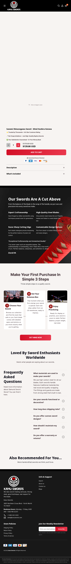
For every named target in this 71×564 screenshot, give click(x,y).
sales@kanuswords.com (14, 517)
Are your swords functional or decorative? (46, 401)
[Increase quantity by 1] (18, 145)
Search (41, 481)
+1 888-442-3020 (12, 515)
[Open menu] (5, 5)
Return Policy (8, 530)
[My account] (62, 6)
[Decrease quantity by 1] (8, 145)
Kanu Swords (11, 550)
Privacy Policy (8, 533)
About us (41, 483)
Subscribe (61, 529)
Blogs (40, 489)
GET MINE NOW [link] (35, 338)
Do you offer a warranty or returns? (45, 437)
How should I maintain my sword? (45, 427)
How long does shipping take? (46, 409)
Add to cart (36, 152)
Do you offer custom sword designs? (45, 417)
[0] (66, 5)
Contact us (42, 486)
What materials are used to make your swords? (45, 374)
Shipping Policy (8, 527)
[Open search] (59, 6)
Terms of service (9, 536)
